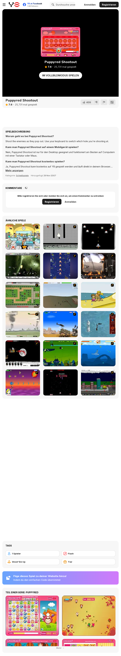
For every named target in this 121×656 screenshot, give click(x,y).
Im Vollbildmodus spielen (60, 75)
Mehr (59, 648)
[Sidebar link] (4, 4)
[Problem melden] (104, 102)
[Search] (52, 4)
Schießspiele (22, 175)
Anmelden (90, 4)
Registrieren (109, 4)
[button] (14, 170)
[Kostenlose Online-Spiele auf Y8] (14, 4)
